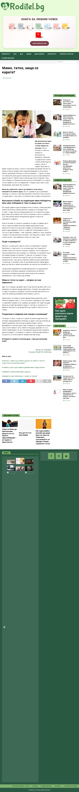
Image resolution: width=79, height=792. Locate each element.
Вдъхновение (39, 54)
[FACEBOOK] (51, 456)
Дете (21, 54)
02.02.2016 (67, 339)
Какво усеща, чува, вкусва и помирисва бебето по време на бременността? (70, 364)
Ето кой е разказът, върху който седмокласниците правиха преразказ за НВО (70, 256)
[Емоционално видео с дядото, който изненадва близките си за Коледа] (29, 461)
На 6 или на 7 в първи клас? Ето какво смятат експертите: (69, 378)
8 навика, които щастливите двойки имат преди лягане (23, 367)
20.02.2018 (8, 78)
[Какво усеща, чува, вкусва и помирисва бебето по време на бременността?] (57, 363)
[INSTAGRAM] (59, 456)
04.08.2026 (67, 139)
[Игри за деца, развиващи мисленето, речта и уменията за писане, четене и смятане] (57, 391)
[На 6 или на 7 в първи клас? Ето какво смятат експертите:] (57, 377)
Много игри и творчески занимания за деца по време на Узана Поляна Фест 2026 (69, 206)
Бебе (15, 54)
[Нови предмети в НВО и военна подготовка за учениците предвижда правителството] (57, 117)
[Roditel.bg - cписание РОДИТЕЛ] (25, 11)
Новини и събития (66, 54)
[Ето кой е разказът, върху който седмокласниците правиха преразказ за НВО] (57, 254)
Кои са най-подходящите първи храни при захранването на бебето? (69, 349)
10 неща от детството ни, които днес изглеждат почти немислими (69, 103)
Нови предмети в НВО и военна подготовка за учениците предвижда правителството (69, 119)
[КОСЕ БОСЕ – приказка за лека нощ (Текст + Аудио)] (20, 461)
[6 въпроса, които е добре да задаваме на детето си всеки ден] (57, 332)
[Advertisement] (17, 95)
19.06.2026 (67, 231)
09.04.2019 (67, 355)
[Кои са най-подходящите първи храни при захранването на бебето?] (57, 347)
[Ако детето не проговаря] (27, 425)
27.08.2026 (67, 109)
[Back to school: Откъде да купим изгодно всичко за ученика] (57, 134)
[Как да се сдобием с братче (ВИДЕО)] (11, 468)
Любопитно (51, 54)
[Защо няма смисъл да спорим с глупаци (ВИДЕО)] (11, 462)
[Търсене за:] (66, 62)
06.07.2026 (67, 212)
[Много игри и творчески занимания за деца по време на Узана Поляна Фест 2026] (57, 204)
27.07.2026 (67, 155)
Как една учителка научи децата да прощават (64, 314)
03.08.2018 (67, 383)
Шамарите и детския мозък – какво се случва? (19, 376)
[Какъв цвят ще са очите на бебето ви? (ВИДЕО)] (20, 548)
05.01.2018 (67, 400)
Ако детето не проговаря (25, 434)
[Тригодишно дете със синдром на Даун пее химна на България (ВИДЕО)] (20, 468)
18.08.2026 (67, 126)
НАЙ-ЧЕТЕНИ (59, 326)
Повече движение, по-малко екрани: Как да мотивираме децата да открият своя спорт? (69, 166)
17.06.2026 (67, 246)
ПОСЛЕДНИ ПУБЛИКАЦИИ (64, 96)
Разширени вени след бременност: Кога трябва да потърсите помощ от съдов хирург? (69, 149)
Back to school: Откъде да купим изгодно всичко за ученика (70, 134)
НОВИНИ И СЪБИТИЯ (62, 180)
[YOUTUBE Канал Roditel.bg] (66, 456)
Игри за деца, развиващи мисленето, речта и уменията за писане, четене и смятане (69, 394)
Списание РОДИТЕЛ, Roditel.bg (39, 352)
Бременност (6, 54)
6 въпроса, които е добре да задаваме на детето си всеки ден (69, 333)
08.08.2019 (67, 370)
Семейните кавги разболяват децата (16, 372)
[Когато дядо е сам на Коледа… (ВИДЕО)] (29, 468)
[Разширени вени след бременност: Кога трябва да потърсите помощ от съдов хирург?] (57, 148)
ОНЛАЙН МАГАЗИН (8, 58)
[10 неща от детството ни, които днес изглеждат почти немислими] (57, 102)
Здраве (28, 54)
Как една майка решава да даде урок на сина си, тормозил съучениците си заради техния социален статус (43, 437)
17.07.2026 (67, 173)
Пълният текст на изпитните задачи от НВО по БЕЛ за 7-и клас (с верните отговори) (70, 240)
